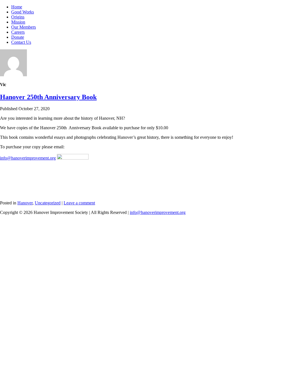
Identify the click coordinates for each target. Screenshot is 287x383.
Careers (18, 32)
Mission (18, 22)
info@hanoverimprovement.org (28, 158)
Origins (17, 17)
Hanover (25, 202)
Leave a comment (79, 202)
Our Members (23, 27)
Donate (17, 37)
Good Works (22, 12)
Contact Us (21, 42)
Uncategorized (48, 202)
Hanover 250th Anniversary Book (48, 97)
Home (16, 6)
